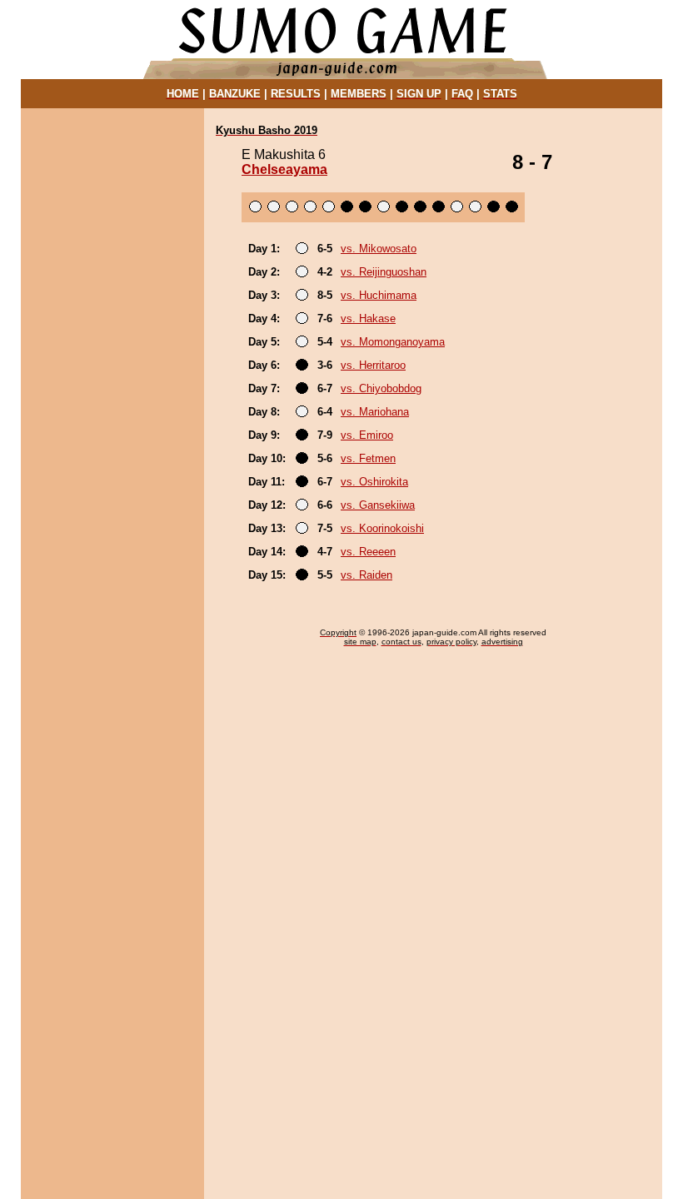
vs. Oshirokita (374, 481)
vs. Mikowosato (378, 248)
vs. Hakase (368, 318)
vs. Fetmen (368, 458)
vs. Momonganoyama (393, 342)
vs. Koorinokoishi (382, 528)
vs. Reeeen (368, 551)
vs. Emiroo (367, 435)
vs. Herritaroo (373, 365)
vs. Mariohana (375, 411)
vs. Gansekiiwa (378, 505)
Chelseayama (284, 169)
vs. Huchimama (378, 295)
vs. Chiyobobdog (381, 388)
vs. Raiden (366, 575)
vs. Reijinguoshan (383, 272)
